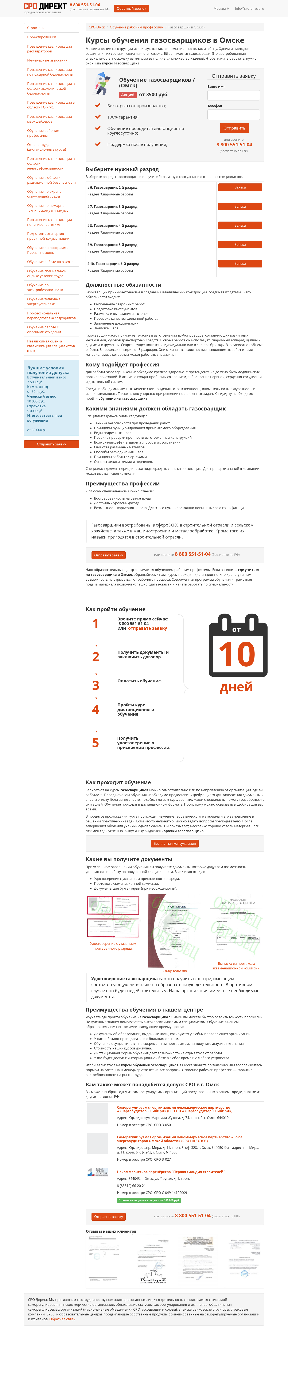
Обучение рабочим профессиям (136, 27)
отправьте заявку (147, 628)
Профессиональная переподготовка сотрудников (51, 315)
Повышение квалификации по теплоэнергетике (49, 222)
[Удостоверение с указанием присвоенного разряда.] (113, 917)
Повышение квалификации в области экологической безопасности (51, 88)
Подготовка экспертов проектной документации (48, 236)
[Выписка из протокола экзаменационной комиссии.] (236, 927)
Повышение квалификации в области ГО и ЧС (51, 105)
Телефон (214, 106)
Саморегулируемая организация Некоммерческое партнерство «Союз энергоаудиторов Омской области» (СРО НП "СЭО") (179, 1139)
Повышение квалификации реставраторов (49, 48)
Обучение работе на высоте (50, 261)
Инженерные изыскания (47, 60)
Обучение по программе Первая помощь (47, 250)
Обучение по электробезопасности (45, 287)
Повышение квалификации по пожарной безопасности (50, 72)
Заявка (240, 187)
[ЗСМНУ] (198, 1261)
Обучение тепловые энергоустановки (43, 301)
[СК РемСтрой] (152, 1261)
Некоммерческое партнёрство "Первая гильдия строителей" (171, 1171)
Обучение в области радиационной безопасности (51, 180)
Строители (35, 27)
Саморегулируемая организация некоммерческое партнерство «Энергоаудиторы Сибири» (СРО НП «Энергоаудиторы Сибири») (174, 1109)
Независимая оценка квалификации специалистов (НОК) (51, 346)
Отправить (234, 128)
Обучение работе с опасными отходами (44, 329)
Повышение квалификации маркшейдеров (49, 119)
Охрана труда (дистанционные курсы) (46, 147)
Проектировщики (41, 37)
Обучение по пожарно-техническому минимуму (47, 208)
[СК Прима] (244, 1261)
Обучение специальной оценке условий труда (46, 273)
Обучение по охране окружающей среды (44, 194)
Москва (220, 8)
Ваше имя (216, 86)
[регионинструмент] (106, 1258)
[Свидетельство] (174, 931)
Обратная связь (62, 1319)
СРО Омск (97, 27)
